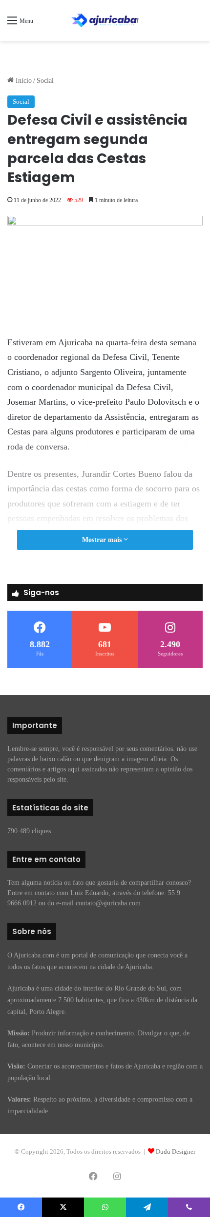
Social (45, 80)
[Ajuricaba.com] (105, 20)
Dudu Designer (175, 1151)
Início (23, 80)
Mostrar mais (103, 539)
